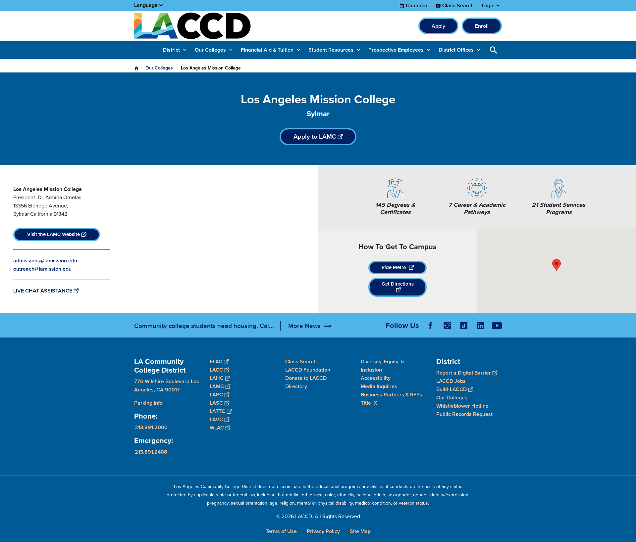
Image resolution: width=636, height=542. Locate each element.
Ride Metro (394, 267)
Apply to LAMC (314, 136)
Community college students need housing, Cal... (204, 326)
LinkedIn (480, 326)
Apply (438, 26)
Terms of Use (281, 531)
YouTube (497, 326)
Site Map (360, 531)
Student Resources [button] (330, 50)
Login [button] (488, 5)
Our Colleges (159, 68)
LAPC (216, 394)
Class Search (458, 5)
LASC (216, 403)
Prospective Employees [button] (396, 50)
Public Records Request (464, 414)
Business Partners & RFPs (391, 394)
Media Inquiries (379, 386)
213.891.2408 (151, 451)
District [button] (171, 50)
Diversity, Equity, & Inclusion (382, 366)
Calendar (417, 5)
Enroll (482, 26)
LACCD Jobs (451, 380)
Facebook (431, 326)
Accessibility (376, 378)
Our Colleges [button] (210, 50)
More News (304, 326)
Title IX (369, 403)
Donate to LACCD (306, 378)
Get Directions (398, 284)
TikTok (464, 326)
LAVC (216, 419)
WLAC (217, 427)
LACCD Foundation (307, 370)
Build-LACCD (451, 389)
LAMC (217, 386)
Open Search (493, 50)
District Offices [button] (456, 50)
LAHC (217, 378)
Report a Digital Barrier (463, 372)
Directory (296, 386)
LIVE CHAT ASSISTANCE (42, 290)
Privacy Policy (323, 531)
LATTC (217, 411)
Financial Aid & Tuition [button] (267, 50)
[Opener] (629, 331)
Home (136, 68)
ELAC (216, 361)
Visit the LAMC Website (53, 234)
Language (146, 5)
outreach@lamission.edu (42, 269)
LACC (216, 370)
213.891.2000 (151, 427)
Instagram (447, 326)
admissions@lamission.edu (45, 260)
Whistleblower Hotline (462, 405)
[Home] (206, 26)
